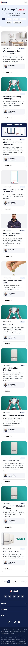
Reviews (23, 19)
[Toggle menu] (25, 2)
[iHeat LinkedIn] (18, 596)
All (3, 19)
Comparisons (17, 22)
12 (12, 581)
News (9, 19)
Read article (8, 72)
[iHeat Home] (14, 591)
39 (23, 581)
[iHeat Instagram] (14, 596)
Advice (9, 22)
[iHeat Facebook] (5, 596)
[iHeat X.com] (9, 596)
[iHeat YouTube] (22, 596)
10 (5, 581)
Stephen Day (11, 65)
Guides (15, 19)
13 (16, 581)
